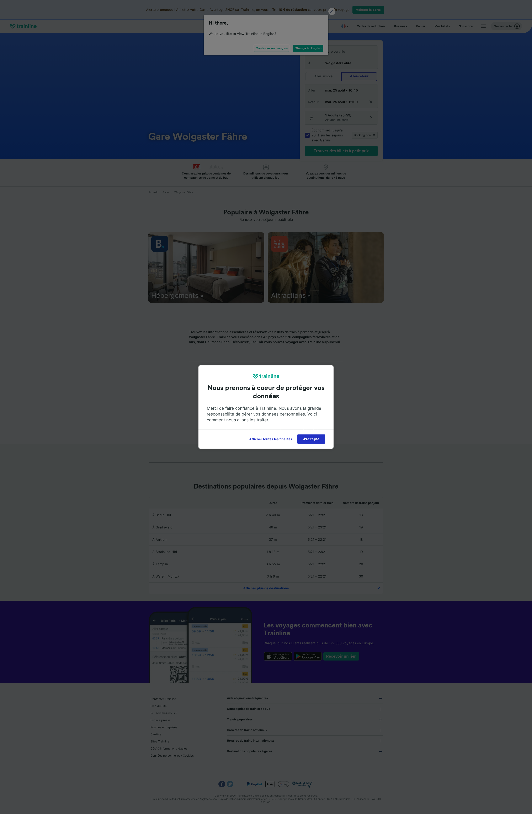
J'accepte (311, 439)
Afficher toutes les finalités (270, 439)
